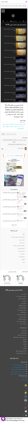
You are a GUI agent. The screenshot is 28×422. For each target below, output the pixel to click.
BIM (24, 234)
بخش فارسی (24, 378)
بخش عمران (24, 330)
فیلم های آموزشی (21, 248)
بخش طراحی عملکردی (22, 335)
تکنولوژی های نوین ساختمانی (19, 245)
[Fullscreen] (25, 21)
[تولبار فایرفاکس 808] (25, 389)
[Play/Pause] (3, 21)
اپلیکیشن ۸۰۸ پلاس (22, 299)
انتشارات (24, 344)
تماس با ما (24, 301)
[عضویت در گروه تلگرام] (25, 412)
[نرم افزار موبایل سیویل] (25, 393)
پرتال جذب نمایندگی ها (21, 314)
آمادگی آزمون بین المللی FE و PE (18, 237)
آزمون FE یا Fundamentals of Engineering (17, 144)
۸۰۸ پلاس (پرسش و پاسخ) (21, 351)
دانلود (2, 148)
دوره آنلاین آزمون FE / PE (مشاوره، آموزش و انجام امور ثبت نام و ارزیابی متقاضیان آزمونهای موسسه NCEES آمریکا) (13, 126)
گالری (20, 6)
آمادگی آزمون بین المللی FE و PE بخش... (9, 29)
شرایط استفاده (23, 312)
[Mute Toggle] (23, 21)
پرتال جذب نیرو (23, 317)
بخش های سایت (23, 328)
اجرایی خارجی (22, 240)
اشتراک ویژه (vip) (22, 305)
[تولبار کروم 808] (25, 386)
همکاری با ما (23, 303)
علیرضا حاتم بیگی (7, 283)
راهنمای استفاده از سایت (21, 321)
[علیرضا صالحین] (21, 150)
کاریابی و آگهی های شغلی (21, 353)
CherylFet (20, 283)
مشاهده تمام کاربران (12, 272)
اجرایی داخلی (22, 243)
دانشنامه (24, 349)
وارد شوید (14, 155)
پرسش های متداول (22, 319)
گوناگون (23, 259)
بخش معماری (23, 333)
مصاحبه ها (23, 254)
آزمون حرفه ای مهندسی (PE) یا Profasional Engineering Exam (14, 140)
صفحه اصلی (24, 6)
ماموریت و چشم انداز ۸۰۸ (21, 296)
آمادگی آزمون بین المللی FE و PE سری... (9, 192)
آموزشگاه (24, 339)
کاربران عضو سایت (22, 308)
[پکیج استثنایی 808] (14, 173)
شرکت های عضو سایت (21, 310)
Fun (24, 262)
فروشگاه (24, 342)
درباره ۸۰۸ (24, 294)
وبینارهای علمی (22, 257)
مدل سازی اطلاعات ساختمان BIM (19, 337)
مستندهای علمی (21, 251)
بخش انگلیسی (24, 380)
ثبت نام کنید (8, 155)
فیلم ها (16, 6)
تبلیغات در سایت (23, 324)
